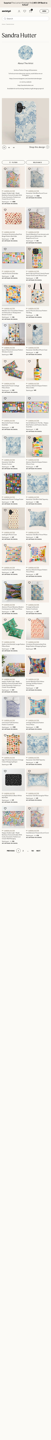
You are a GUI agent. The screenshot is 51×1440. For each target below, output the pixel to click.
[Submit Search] (5, 18)
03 (14, 147)
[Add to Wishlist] (5, 168)
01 (4, 147)
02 (9, 147)
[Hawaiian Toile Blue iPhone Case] (25, 121)
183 (32, 850)
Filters (15, 162)
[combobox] (25, 18)
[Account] (19, 11)
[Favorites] (25, 11)
